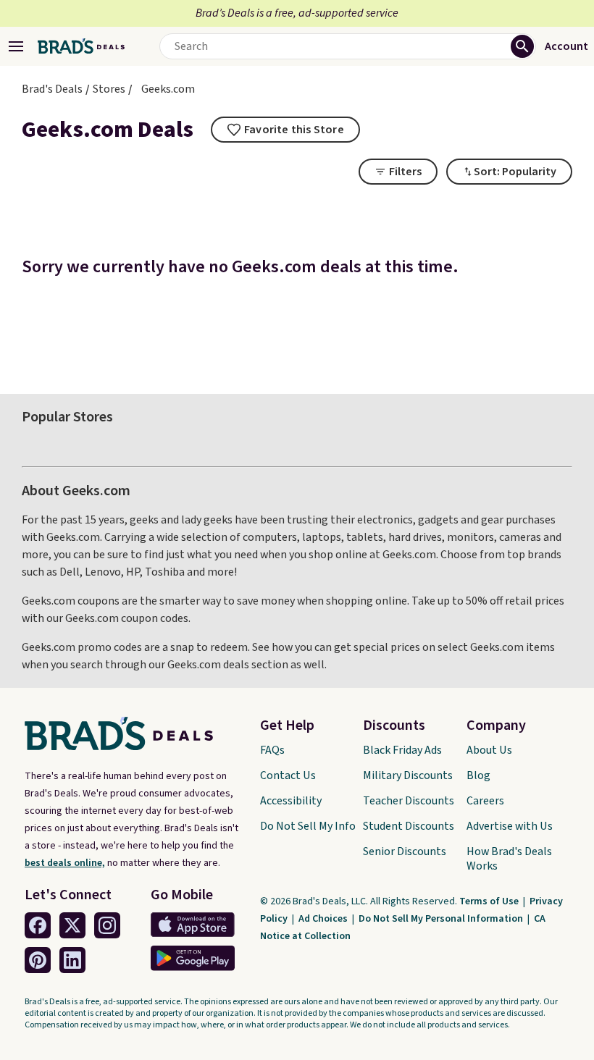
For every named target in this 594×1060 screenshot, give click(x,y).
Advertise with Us (510, 826)
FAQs (272, 750)
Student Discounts (408, 826)
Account (566, 46)
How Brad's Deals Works (509, 858)
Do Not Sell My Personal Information (442, 919)
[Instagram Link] (107, 925)
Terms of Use (490, 901)
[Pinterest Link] (37, 960)
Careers (485, 801)
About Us (489, 750)
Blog (478, 775)
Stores (109, 89)
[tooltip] (285, 130)
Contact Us (288, 775)
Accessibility (291, 801)
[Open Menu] (16, 46)
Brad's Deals (52, 89)
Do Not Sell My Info (308, 826)
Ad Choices (324, 919)
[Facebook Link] (37, 925)
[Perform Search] (522, 46)
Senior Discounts (404, 851)
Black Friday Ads (402, 750)
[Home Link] (81, 46)
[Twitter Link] (72, 925)
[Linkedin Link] (72, 960)
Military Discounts (408, 775)
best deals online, (65, 863)
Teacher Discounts (408, 801)
